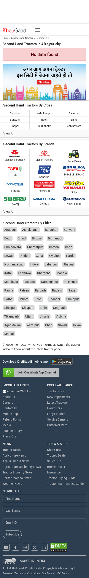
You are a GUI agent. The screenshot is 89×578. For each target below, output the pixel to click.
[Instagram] (25, 547)
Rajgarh (40, 290)
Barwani (15, 119)
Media (7, 425)
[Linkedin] (44, 547)
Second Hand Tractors (22, 37)
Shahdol (54, 299)
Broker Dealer (56, 467)
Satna (8, 299)
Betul (44, 119)
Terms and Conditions (27, 573)
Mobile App (10, 414)
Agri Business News (16, 461)
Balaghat (74, 113)
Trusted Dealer (57, 455)
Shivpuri (27, 308)
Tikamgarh (11, 316)
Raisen (24, 290)
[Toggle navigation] (37, 30)
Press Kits (9, 436)
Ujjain (29, 316)
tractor (23, 344)
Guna (39, 256)
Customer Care (57, 425)
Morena (29, 282)
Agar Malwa (12, 325)
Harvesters (54, 408)
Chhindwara (74, 126)
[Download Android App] (62, 361)
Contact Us (10, 408)
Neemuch (70, 282)
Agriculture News (14, 455)
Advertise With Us (17, 391)
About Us (9, 397)
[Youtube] (6, 547)
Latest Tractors (57, 402)
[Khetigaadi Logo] (16, 30)
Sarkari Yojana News (17, 478)
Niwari (62, 325)
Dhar (48, 325)
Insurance (53, 472)
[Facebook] (15, 547)
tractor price (52, 349)
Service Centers (57, 419)
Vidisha (61, 316)
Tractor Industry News (17, 472)
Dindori (25, 256)
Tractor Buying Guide (61, 478)
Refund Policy (12, 419)
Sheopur (10, 308)
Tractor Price (55, 391)
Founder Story (12, 431)
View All (8, 133)
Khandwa (24, 273)
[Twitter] (34, 547)
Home (5, 37)
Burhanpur (44, 126)
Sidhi (43, 308)
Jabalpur (51, 264)
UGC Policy (62, 573)
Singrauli (59, 308)
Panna (8, 290)
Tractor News (12, 450)
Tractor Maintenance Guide (65, 483)
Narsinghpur (49, 282)
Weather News (12, 483)
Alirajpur (33, 325)
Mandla (62, 273)
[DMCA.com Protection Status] (58, 547)
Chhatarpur (35, 247)
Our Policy (48, 573)
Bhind (74, 119)
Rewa (77, 325)
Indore (34, 264)
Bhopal (15, 126)
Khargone (43, 273)
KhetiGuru (54, 450)
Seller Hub (54, 461)
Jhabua (68, 264)
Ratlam (57, 290)
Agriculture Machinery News (22, 467)
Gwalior (54, 256)
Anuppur (15, 113)
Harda (70, 256)
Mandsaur (11, 282)
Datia (68, 247)
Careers (8, 402)
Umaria (44, 316)
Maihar (9, 334)
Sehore (23, 299)
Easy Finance (56, 414)
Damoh (54, 247)
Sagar (72, 290)
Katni (8, 273)
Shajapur (72, 299)
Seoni (38, 299)
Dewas (8, 256)
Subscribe (12, 534)
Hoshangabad (14, 264)
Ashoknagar (44, 113)
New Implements (58, 397)
